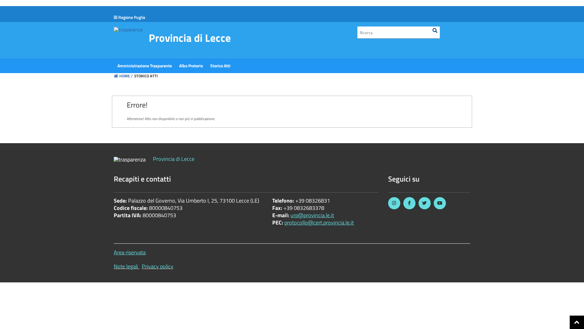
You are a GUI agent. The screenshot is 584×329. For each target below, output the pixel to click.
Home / (126, 76)
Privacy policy (157, 266)
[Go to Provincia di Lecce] (128, 29)
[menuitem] (145, 65)
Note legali (126, 266)
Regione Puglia (131, 17)
